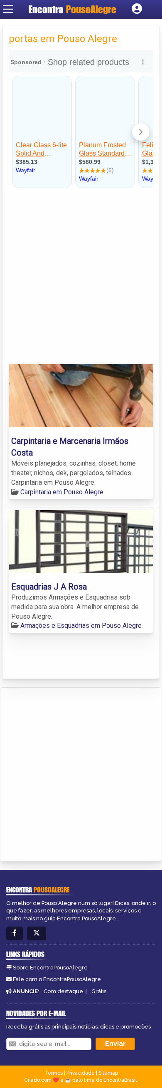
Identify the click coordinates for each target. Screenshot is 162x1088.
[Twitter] (36, 933)
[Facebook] (14, 933)
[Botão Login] (137, 9)
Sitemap (108, 1073)
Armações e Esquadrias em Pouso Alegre (81, 626)
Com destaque (63, 991)
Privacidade (80, 1073)
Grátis (98, 991)
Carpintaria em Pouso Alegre (61, 492)
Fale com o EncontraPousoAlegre (57, 979)
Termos (53, 1073)
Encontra (72, 9)
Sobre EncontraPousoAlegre (50, 967)
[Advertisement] (81, 277)
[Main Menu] (8, 9)
